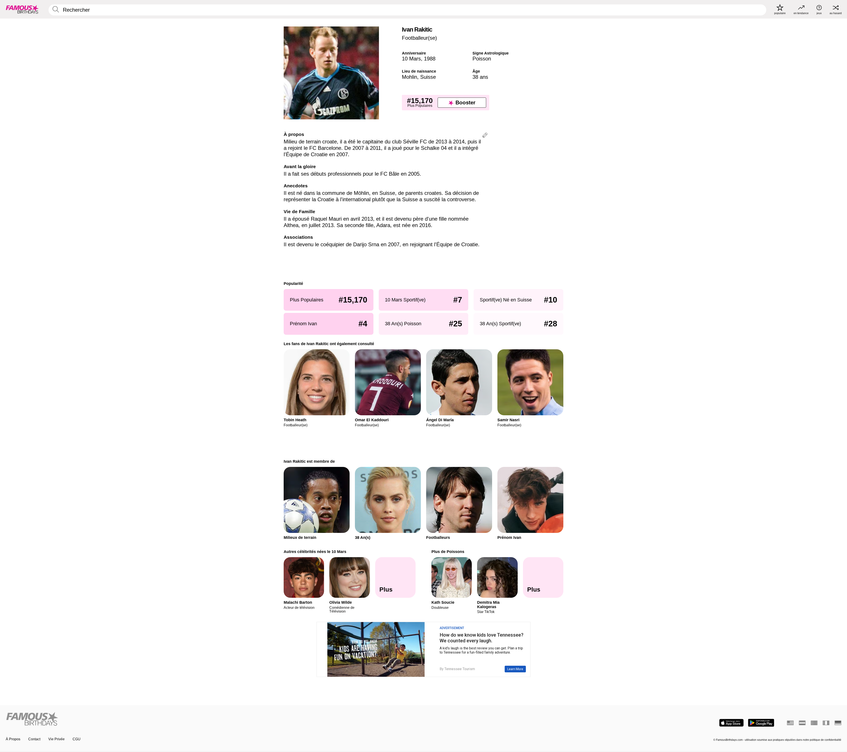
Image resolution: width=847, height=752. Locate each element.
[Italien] (826, 723)
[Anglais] (790, 723)
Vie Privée (56, 739)
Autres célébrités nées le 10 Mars (315, 551)
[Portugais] (814, 723)
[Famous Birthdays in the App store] (731, 723)
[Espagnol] (802, 723)
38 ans (480, 77)
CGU (77, 739)
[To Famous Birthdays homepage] (22, 9)
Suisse (428, 77)
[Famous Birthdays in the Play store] (761, 723)
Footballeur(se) (419, 38)
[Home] (213, 719)
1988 (429, 59)
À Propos (13, 739)
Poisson (481, 59)
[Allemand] (838, 723)
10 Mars (411, 59)
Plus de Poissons (447, 551)
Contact (34, 739)
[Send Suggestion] (485, 136)
